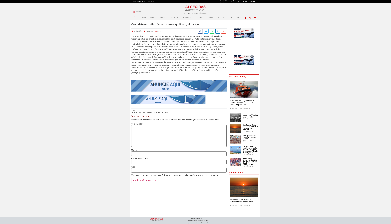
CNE (231, 17)
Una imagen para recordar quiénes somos (249, 137)
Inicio (144, 17)
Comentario (137, 124)
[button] (134, 17)
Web (133, 167)
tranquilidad (157, 112)
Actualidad (174, 17)
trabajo (134, 112)
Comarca (199, 17)
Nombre (134, 150)
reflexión (149, 112)
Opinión (153, 17)
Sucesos (163, 17)
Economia (221, 17)
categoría (165, 112)
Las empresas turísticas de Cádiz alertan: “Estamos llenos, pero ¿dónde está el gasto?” (250, 149)
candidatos (141, 112)
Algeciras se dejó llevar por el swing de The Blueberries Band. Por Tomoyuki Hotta (250, 162)
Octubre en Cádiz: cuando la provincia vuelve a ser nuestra (250, 127)
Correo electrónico (139, 158)
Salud (239, 17)
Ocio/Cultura (187, 17)
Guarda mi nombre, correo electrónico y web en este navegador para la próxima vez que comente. (176, 175)
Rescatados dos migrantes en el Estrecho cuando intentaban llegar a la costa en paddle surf (244, 103)
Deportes (210, 17)
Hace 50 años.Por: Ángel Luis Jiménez (250, 115)
